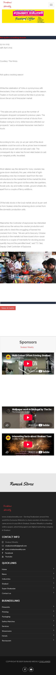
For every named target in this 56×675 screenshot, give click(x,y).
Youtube (8, 556)
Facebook (9, 553)
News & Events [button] (8, 308)
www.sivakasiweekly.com (15, 549)
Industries (6, 579)
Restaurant (6, 640)
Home (4, 569)
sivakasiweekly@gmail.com (16, 546)
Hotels (4, 636)
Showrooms (7, 631)
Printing (5, 612)
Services (5, 626)
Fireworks (6, 607)
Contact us (6, 593)
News (4, 574)
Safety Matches (8, 621)
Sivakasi (5, 584)
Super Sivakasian (8, 588)
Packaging (6, 616)
